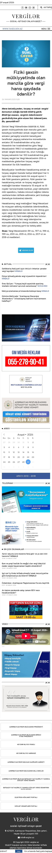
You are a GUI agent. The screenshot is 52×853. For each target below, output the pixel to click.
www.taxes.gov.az (12, 28)
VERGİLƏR (26, 16)
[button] (45, 29)
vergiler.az (34, 842)
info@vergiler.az (27, 837)
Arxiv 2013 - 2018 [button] (26, 476)
